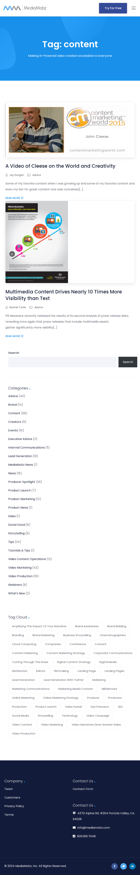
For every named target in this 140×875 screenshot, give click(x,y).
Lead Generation (20, 456)
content (100, 644)
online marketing (23, 698)
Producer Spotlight (21, 482)
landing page (87, 671)
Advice (36, 175)
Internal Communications (26, 447)
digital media (108, 662)
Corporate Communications (113, 653)
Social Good (16, 525)
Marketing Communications (31, 689)
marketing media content (75, 689)
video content (22, 724)
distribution (19, 671)
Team (8, 789)
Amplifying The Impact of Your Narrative (39, 626)
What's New (16, 593)
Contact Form (83, 789)
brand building (116, 626)
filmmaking (61, 671)
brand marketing (44, 635)
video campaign (97, 716)
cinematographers (113, 635)
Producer (93, 698)
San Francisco (100, 707)
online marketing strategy (60, 698)
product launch (46, 707)
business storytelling (77, 635)
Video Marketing (20, 568)
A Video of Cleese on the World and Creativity (60, 166)
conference (78, 644)
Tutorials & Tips (19, 550)
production (19, 707)
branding (18, 635)
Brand (12, 405)
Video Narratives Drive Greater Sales (96, 724)
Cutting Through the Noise (30, 662)
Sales (12, 516)
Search (13, 353)
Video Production (20, 576)
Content (14, 413)
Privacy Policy (14, 806)
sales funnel (73, 707)
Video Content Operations (27, 559)
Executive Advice (20, 439)
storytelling (45, 716)
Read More (12, 198)
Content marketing (25, 653)
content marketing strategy (65, 653)
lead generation (23, 680)
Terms (9, 815)
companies (53, 644)
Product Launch (19, 490)
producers (115, 698)
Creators (14, 422)
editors (40, 671)
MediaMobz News (20, 465)
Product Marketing (21, 499)
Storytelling (16, 533)
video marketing (52, 724)
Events (13, 430)
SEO (120, 707)
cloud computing (24, 644)
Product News (18, 507)
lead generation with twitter (64, 680)
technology (70, 716)
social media (20, 716)
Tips (11, 542)
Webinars (15, 585)
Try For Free (113, 8)
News (12, 473)
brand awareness (87, 626)
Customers (12, 797)
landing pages (114, 671)
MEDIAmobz (109, 689)
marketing (99, 680)
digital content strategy (74, 662)
